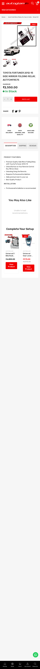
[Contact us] (35, 654)
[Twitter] (16, 111)
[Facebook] (13, 111)
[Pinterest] (19, 111)
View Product (11, 266)
